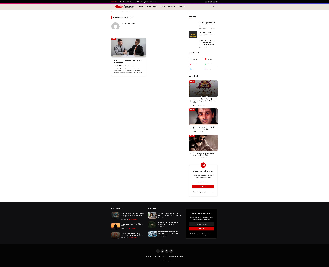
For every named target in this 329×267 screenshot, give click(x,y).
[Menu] (112, 6)
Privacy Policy (204, 192)
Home (141, 6)
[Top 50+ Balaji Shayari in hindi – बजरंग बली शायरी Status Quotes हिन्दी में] (115, 235)
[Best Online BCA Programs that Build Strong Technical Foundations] (152, 215)
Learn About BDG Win (206, 32)
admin (194, 105)
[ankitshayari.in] (124, 7)
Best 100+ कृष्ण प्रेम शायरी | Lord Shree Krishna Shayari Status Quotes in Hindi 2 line (132, 215)
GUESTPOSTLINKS (128, 23)
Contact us (181, 6)
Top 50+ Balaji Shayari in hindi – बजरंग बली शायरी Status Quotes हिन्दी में (131, 234)
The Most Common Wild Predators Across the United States (137, 2)
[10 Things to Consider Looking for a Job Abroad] (128, 47)
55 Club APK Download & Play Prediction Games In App (207, 24)
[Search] (217, 6)
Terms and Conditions (175, 256)
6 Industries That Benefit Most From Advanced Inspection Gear (168, 232)
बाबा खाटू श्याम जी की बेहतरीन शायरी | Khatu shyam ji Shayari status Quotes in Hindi (204, 101)
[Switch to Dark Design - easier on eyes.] (214, 6)
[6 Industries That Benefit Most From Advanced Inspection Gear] (152, 234)
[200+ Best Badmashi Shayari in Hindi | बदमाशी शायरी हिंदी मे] (203, 143)
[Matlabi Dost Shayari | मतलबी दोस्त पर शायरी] (115, 226)
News (113, 38)
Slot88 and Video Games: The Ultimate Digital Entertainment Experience (207, 42)
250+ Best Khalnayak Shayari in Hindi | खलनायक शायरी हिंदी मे (204, 128)
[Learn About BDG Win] (193, 34)
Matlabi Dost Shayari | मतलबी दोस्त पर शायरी (132, 225)
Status (163, 6)
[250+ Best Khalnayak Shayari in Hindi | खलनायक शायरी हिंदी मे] (203, 116)
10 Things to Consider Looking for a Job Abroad (128, 62)
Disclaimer (162, 256)
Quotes (155, 6)
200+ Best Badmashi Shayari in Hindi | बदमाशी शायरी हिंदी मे (203, 154)
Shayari (148, 6)
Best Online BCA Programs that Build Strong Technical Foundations (169, 214)
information (172, 6)
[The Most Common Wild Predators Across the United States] (152, 224)
